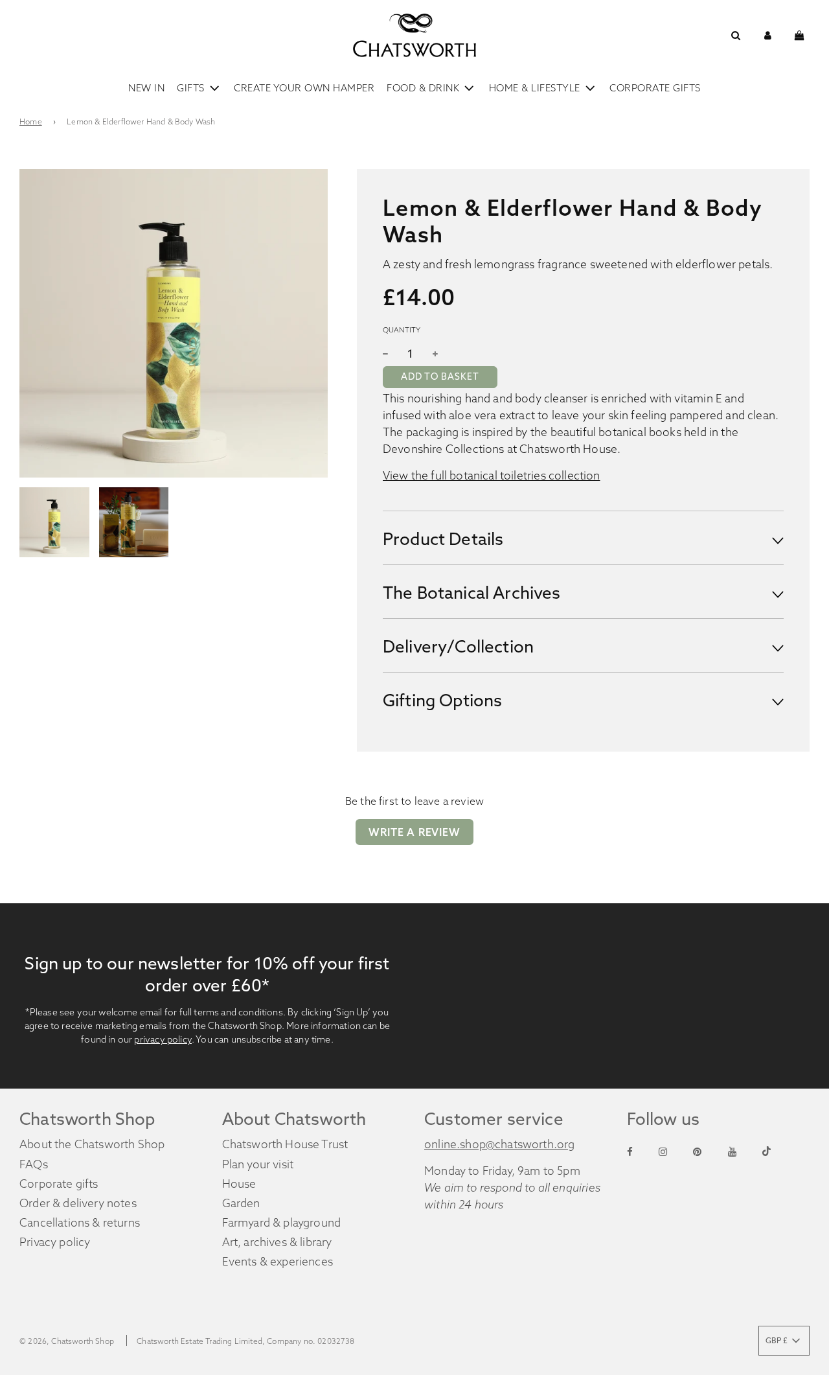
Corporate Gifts (655, 88)
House (239, 1184)
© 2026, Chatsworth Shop (66, 1341)
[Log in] (768, 35)
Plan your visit (258, 1164)
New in (146, 88)
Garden (241, 1203)
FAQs (33, 1164)
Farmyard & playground (281, 1223)
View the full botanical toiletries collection (491, 475)
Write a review (414, 832)
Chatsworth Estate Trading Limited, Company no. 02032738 (246, 1341)
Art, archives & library (277, 1242)
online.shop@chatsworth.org (499, 1144)
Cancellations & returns (79, 1223)
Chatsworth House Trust (285, 1144)
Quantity (401, 329)
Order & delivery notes (78, 1203)
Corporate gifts (58, 1184)
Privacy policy (54, 1242)
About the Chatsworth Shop (92, 1144)
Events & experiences (277, 1261)
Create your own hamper (304, 88)
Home (30, 121)
